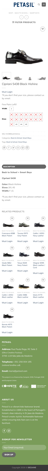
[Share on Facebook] (9, 148)
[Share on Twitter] (13, 148)
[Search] (39, 4)
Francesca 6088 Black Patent (8, 234)
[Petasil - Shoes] (24, 5)
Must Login (7, 91)
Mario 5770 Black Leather (38, 296)
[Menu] (44, 4)
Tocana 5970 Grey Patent (22, 234)
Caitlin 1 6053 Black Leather (7, 296)
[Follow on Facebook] (4, 431)
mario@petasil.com (18, 371)
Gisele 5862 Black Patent (7, 264)
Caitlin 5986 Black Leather (22, 296)
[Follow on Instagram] (9, 431)
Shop (11, 13)
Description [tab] (9, 167)
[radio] (11, 109)
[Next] (45, 78)
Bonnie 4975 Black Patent (7, 325)
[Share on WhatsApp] (4, 148)
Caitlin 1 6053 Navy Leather (38, 234)
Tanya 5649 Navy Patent (22, 264)
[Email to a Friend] (18, 148)
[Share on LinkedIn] (27, 148)
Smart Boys (34, 13)
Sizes (4, 119)
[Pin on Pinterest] (23, 148)
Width (4, 109)
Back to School (21, 13)
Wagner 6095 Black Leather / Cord (39, 265)
